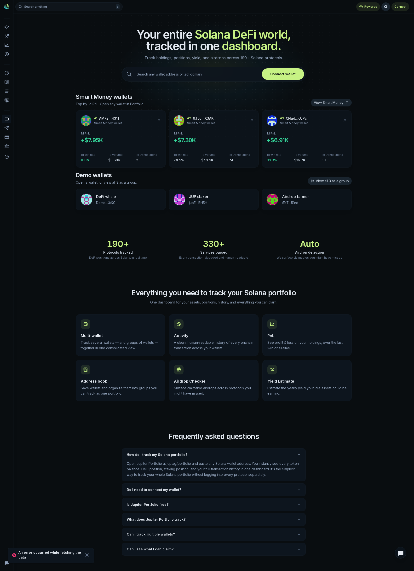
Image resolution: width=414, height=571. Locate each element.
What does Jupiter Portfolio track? (156, 519)
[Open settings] (385, 6)
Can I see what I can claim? (150, 549)
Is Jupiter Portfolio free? (147, 504)
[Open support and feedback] (400, 553)
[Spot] (6, 27)
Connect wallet (283, 74)
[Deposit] (6, 137)
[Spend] (6, 146)
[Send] (6, 128)
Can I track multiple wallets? (151, 534)
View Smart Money (329, 102)
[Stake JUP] (6, 100)
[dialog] (51, 555)
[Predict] (6, 45)
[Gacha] (6, 54)
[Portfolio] (6, 119)
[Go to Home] (7, 7)
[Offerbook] (6, 82)
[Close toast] (87, 555)
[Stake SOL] (6, 91)
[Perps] (6, 36)
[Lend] (6, 73)
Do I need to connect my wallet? (154, 490)
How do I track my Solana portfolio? (157, 455)
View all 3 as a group (332, 181)
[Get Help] (6, 563)
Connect (400, 6)
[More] (6, 156)
